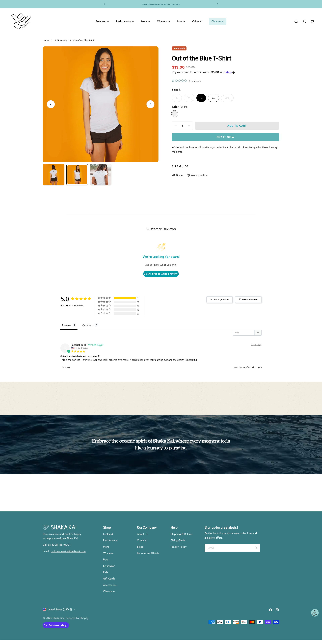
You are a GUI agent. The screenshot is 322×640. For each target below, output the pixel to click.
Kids (105, 572)
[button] (254, 367)
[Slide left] (51, 104)
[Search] (296, 21)
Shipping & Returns (181, 534)
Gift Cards (109, 578)
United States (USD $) (59, 609)
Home (46, 40)
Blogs (140, 547)
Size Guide (180, 166)
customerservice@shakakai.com (68, 551)
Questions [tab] (87, 325)
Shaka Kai (58, 618)
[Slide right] (150, 104)
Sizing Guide (178, 540)
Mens (106, 547)
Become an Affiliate (148, 553)
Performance (110, 540)
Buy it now (226, 137)
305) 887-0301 (61, 545)
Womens (108, 553)
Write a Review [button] (250, 299)
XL (213, 98)
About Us (142, 534)
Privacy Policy (178, 547)
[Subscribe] (256, 547)
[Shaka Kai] (21, 21)
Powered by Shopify (77, 618)
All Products (61, 40)
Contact (141, 540)
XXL (229, 99)
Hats (105, 559)
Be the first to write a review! (161, 273)
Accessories (109, 585)
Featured (108, 534)
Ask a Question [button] (221, 299)
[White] (174, 113)
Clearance (109, 591)
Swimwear (109, 566)
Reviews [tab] (66, 325)
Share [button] (67, 367)
